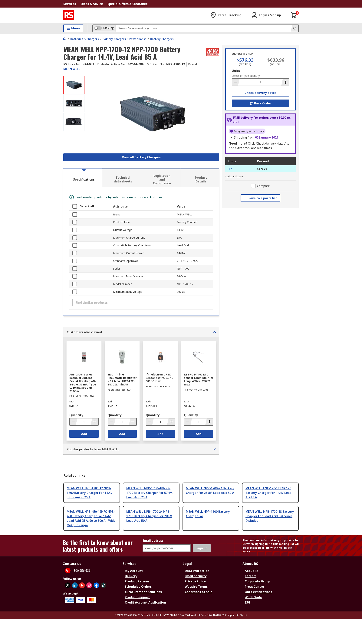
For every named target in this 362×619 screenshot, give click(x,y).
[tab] (82, 178)
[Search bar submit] (294, 28)
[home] (64, 38)
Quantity (76, 415)
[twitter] (68, 585)
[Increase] (285, 82)
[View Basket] (294, 15)
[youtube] (82, 585)
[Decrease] (236, 82)
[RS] (68, 15)
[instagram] (89, 585)
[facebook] (96, 585)
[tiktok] (103, 585)
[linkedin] (75, 585)
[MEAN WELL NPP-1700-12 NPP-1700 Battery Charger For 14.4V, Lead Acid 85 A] (152, 113)
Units (236, 71)
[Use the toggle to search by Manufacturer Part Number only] (112, 28)
